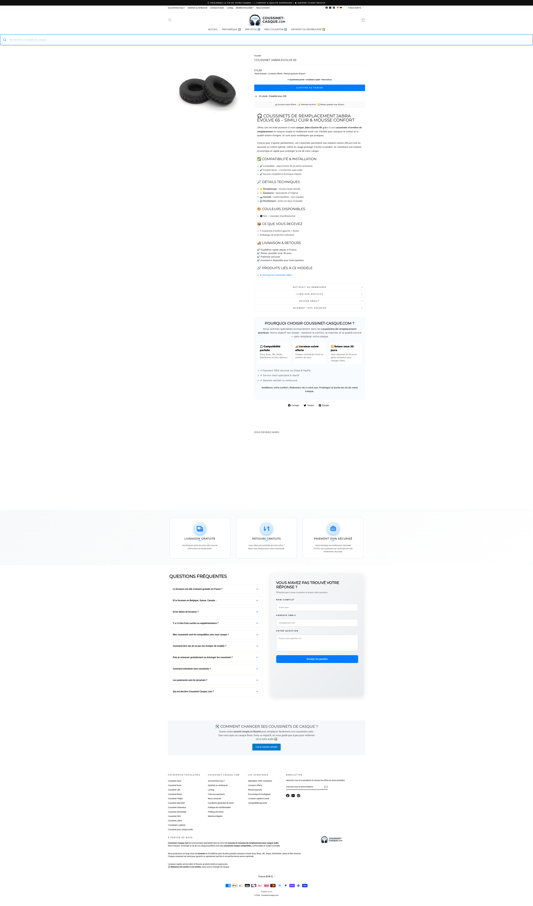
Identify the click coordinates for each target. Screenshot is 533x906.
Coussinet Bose (174, 785)
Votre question (287, 631)
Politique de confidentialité (219, 807)
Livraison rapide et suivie (258, 798)
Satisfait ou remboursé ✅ (308, 29)
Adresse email (286, 615)
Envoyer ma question (317, 659)
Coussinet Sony (174, 781)
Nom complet (285, 600)
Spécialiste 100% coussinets (260, 781)
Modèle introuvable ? (245, 8)
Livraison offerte (255, 785)
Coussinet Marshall (176, 803)
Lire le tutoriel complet (266, 747)
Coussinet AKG (174, 816)
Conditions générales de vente (221, 803)
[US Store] (338, 7)
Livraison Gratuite (309, 294)
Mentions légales (215, 816)
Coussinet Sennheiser (177, 812)
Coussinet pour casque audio (180, 829)
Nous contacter (263, 8)
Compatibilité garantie (257, 803)
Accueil (213, 29)
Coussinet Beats (175, 794)
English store (266, 891)
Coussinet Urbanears (177, 807)
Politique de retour (216, 812)
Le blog (230, 8)
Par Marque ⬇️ (231, 29)
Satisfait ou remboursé (197, 8)
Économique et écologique (259, 794)
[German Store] (341, 7)
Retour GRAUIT (310, 301)
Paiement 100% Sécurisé (309, 308)
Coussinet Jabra (175, 820)
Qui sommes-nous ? (176, 8)
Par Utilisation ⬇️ (275, 29)
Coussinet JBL (174, 790)
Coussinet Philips (175, 798)
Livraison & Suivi (217, 8)
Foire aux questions (216, 794)
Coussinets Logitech (176, 825)
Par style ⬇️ (252, 29)
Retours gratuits (255, 790)
